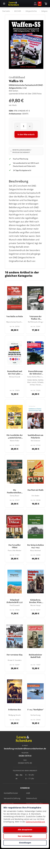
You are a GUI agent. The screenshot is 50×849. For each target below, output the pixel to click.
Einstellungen (25, 842)
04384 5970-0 (25, 755)
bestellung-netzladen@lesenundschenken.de (25, 748)
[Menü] (4, 3)
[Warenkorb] (45, 3)
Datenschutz (31, 798)
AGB (28, 793)
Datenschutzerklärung (35, 821)
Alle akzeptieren (25, 829)
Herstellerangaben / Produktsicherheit (21, 151)
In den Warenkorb (26, 134)
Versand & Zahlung (12, 798)
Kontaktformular (11, 793)
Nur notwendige (25, 836)
